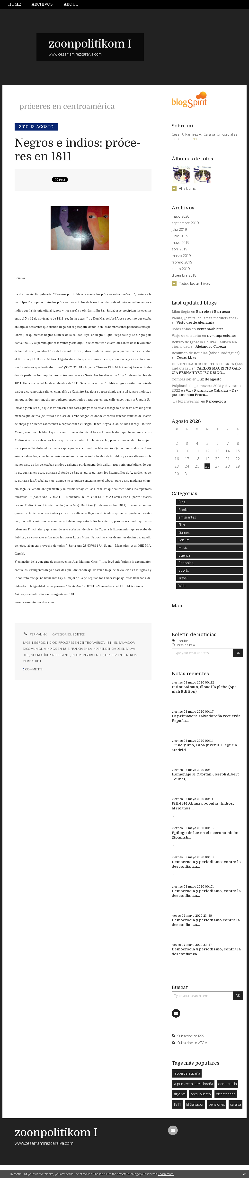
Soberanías (181, 329)
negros (38, 642)
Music (182, 547)
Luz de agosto (209, 379)
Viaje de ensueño (186, 336)
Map (177, 606)
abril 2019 (179, 249)
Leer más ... (193, 138)
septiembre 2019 (185, 223)
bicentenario (226, 1094)
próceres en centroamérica (81, 642)
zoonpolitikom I (90, 44)
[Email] (176, 1013)
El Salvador (195, 1104)
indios (51, 642)
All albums (187, 188)
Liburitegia (181, 311)
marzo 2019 (181, 256)
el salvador (124, 642)
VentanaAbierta (210, 329)
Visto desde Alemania (195, 322)
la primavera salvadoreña (193, 1083)
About (71, 4)
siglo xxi (179, 1094)
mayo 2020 (180, 216)
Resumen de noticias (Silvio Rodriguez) (206, 353)
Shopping (185, 562)
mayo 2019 (180, 242)
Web (182, 585)
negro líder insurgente (50, 655)
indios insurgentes (88, 655)
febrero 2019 (182, 262)
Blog (181, 502)
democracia (227, 1083)
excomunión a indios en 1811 (46, 648)
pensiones (217, 1104)
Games (184, 532)
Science (78, 634)
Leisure (184, 540)
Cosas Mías (186, 357)
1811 (109, 642)
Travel (182, 578)
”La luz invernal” (186, 401)
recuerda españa (186, 1073)
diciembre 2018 (184, 275)
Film (181, 524)
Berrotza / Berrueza (213, 311)
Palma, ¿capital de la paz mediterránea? (205, 318)
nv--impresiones (222, 336)
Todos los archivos (194, 283)
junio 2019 (180, 236)
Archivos (42, 4)
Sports (183, 570)
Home (14, 4)
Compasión (181, 379)
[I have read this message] (244, 1174)
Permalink (37, 634)
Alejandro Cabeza (211, 346)
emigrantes (187, 517)
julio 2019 (179, 229)
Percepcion (216, 401)
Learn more (166, 1174)
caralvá (235, 1104)
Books (183, 509)
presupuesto (201, 1094)
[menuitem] (17, 4)
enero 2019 (181, 269)
